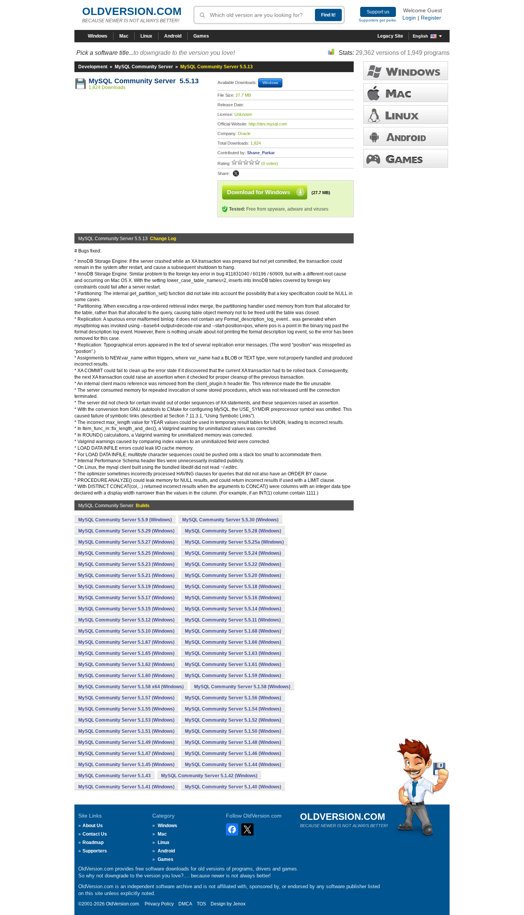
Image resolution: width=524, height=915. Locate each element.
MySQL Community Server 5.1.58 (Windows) (242, 686)
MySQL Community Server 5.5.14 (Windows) (233, 609)
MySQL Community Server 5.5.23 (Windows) (126, 564)
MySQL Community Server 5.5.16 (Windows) (233, 597)
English (420, 36)
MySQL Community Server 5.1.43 (114, 775)
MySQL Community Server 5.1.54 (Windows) (233, 709)
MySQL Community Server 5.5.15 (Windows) (126, 609)
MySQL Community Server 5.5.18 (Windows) (233, 586)
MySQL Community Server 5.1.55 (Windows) (126, 709)
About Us (92, 825)
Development (92, 66)
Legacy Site (390, 36)
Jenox (239, 904)
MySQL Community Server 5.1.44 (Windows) (233, 764)
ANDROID (405, 136)
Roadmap (93, 842)
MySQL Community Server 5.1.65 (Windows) (126, 653)
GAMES (405, 158)
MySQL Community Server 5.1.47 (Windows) (126, 753)
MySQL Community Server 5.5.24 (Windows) (233, 553)
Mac (124, 36)
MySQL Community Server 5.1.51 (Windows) (126, 731)
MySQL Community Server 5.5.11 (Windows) (233, 620)
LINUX (405, 114)
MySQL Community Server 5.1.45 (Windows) (126, 764)
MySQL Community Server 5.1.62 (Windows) (126, 664)
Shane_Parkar (261, 152)
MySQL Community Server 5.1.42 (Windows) (209, 775)
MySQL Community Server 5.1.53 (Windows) (126, 720)
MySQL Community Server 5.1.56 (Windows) (233, 698)
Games (201, 36)
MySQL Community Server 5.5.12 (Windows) (126, 620)
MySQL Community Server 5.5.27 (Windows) (126, 542)
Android (172, 36)
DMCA (185, 904)
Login (409, 18)
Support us (378, 12)
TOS (201, 904)
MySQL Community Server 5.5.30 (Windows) (230, 520)
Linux (146, 36)
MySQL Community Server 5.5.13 (144, 81)
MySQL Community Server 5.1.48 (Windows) (233, 742)
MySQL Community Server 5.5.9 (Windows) (125, 520)
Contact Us (94, 834)
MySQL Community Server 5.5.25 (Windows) (126, 553)
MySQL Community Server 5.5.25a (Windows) (234, 542)
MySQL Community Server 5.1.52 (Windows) (233, 720)
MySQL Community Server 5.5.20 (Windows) (233, 575)
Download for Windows (258, 192)
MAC (405, 92)
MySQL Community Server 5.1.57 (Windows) (126, 698)
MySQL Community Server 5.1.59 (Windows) (233, 675)
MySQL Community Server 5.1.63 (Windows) (233, 653)
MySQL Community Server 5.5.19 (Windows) (126, 586)
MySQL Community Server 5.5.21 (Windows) (126, 575)
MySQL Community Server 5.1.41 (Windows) (126, 787)
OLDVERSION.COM (131, 11)
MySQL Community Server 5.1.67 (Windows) (126, 642)
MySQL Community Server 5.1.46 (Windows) (233, 753)
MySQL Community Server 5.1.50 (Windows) (233, 731)
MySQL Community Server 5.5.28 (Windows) (233, 531)
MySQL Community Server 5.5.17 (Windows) (126, 597)
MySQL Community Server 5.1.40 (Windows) (233, 787)
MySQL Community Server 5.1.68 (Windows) (233, 631)
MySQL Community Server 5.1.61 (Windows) (233, 664)
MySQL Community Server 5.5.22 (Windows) (233, 564)
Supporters (94, 851)
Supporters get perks (377, 20)
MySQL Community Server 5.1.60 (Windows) (126, 675)
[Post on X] (236, 173)
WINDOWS (405, 70)
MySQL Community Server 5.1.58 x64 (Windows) (131, 686)
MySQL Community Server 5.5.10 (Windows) (126, 631)
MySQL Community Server (144, 66)
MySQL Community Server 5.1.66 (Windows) (233, 642)
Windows (97, 36)
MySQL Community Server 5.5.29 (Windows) (126, 531)
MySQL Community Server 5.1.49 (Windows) (126, 742)
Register (431, 18)
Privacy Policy (159, 904)
